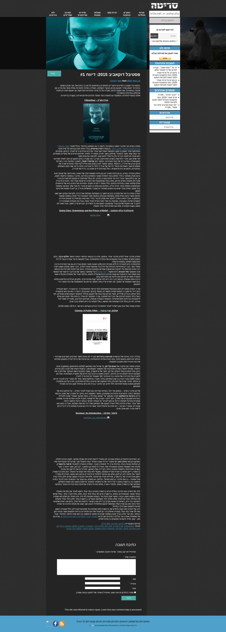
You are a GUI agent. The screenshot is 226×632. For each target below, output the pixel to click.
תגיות (100, 621)
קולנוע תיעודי (88, 529)
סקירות (114, 524)
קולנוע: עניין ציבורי (73, 529)
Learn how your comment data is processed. (103, 610)
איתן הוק (108, 526)
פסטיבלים (105, 524)
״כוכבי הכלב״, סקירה (167, 95)
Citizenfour (129, 526)
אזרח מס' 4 (118, 526)
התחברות (144, 621)
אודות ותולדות (141, 14)
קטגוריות (91, 621)
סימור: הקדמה (122, 529)
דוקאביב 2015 (78, 526)
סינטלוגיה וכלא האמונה (105, 529)
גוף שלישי (101, 272)
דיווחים (122, 524)
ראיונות (125, 621)
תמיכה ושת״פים (67, 14)
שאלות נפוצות (97, 14)
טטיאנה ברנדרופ (64, 526)
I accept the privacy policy (164, 41)
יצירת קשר (112, 13)
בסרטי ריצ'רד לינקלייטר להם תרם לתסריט (79, 516)
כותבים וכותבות (127, 14)
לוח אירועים (53, 14)
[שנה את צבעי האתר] (54, 73)
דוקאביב (89, 526)
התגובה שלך (129, 557)
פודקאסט (134, 621)
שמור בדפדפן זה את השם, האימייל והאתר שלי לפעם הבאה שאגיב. (104, 592)
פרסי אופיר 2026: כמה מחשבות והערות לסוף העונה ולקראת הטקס (164, 75)
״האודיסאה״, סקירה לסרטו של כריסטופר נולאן (165, 69)
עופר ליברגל (116, 81)
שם (134, 579)
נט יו (92, 625)
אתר (134, 588)
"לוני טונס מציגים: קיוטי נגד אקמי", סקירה (165, 106)
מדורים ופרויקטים (82, 14)
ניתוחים (116, 621)
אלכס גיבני (99, 526)
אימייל (132, 584)
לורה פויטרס (134, 529)
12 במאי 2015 (133, 81)
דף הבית (81, 621)
